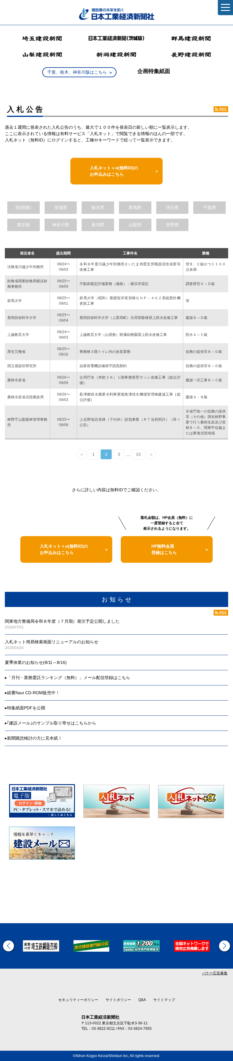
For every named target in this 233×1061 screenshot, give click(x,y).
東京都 (23, 224)
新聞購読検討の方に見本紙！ (34, 738)
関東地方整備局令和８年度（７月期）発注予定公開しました (62, 621)
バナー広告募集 (215, 973)
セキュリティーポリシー (78, 1000)
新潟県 (98, 224)
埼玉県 (172, 207)
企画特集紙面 (153, 71)
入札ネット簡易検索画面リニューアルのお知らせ (51, 641)
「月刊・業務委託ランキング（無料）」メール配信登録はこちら (68, 677)
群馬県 (135, 207)
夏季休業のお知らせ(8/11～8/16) (36, 662)
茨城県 (60, 207)
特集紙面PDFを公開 (26, 707)
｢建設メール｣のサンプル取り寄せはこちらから (51, 723)
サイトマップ (164, 1000)
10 (138, 454)
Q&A (142, 1000)
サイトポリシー (118, 1000)
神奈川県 (60, 224)
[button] (8, 945)
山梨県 (135, 224)
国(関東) (23, 207)
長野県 (172, 224)
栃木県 (98, 207)
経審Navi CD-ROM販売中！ (33, 692)
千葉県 (209, 207)
